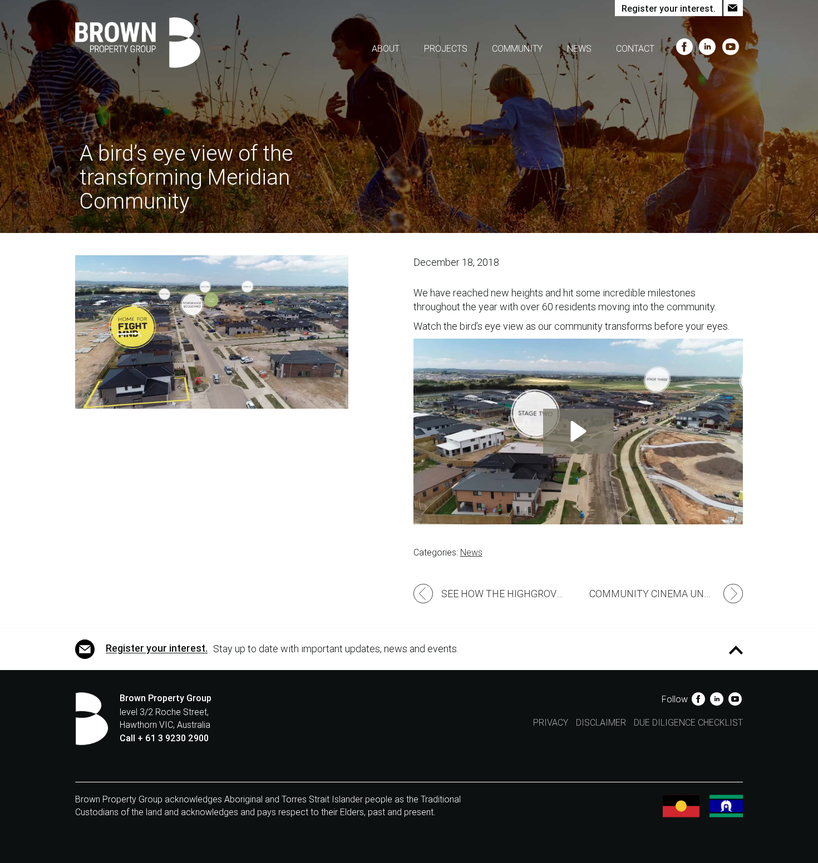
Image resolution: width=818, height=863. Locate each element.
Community (517, 48)
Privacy (550, 722)
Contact (635, 48)
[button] (578, 431)
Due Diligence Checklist (688, 722)
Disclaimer (601, 722)
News (579, 48)
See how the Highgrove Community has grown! (509, 593)
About (386, 48)
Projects (445, 48)
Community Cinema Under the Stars (666, 593)
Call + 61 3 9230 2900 (164, 738)
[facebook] (685, 48)
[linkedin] (709, 48)
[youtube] (730, 48)
